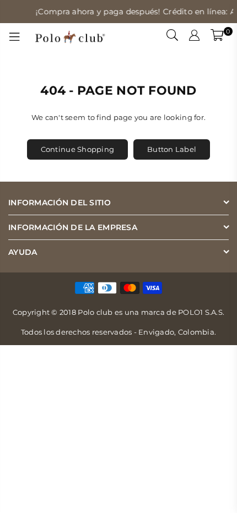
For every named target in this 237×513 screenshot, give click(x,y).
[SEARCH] (172, 37)
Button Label (171, 149)
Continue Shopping (77, 149)
